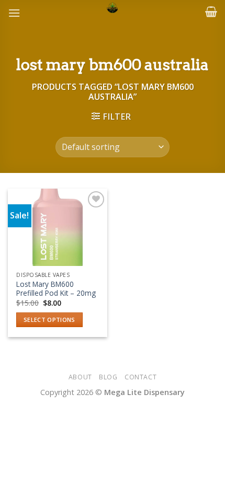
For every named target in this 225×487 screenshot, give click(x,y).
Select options (49, 319)
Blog (108, 377)
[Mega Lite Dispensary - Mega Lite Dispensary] (112, 8)
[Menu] (14, 13)
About (80, 377)
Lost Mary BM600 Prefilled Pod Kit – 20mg (56, 289)
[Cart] (211, 11)
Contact (140, 377)
